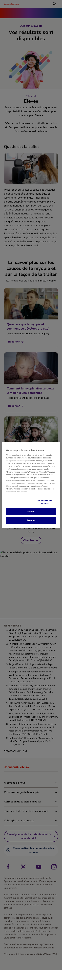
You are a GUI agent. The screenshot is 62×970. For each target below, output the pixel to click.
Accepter (31, 520)
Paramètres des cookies (45, 501)
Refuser (31, 511)
